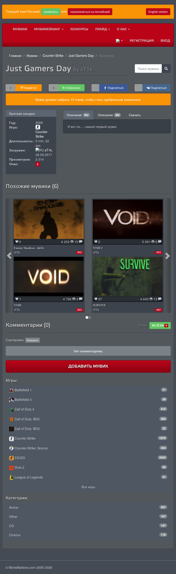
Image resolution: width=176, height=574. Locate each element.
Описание (77, 114)
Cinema (87, 535)
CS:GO (90, 457)
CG (87, 525)
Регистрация (142, 40)
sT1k (48, 150)
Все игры (88, 486)
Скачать (135, 114)
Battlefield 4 (90, 399)
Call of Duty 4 (90, 409)
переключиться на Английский (90, 12)
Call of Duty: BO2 (90, 419)
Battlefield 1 (90, 390)
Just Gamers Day (81, 55)
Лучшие (32, 340)
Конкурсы (79, 29)
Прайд (101, 29)
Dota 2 (90, 467)
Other (87, 516)
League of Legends (90, 477)
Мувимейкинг (47, 29)
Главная (15, 55)
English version (158, 12)
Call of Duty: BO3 (90, 428)
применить (51, 12)
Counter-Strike (53, 55)
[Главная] (6, 29)
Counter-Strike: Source (90, 448)
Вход (165, 40)
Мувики (20, 29)
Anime (87, 507)
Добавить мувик (88, 366)
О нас (122, 29)
